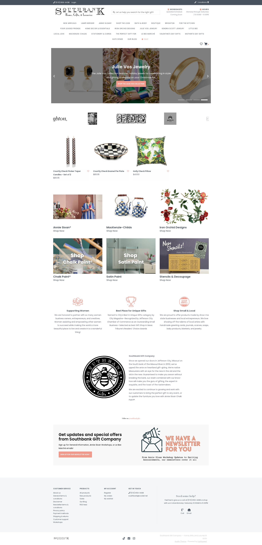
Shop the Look (123, 23)
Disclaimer (57, 514)
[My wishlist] (201, 44)
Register (107, 505)
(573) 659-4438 (137, 505)
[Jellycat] (150, 131)
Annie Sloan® (105, 23)
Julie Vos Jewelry (148, 28)
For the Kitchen (187, 23)
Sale (146, 39)
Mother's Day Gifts (194, 34)
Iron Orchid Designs (125, 28)
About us (57, 505)
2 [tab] (189, 112)
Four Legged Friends (70, 28)
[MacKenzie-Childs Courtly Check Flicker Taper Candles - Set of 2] (71, 163)
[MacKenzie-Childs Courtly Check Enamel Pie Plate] (111, 163)
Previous (60, 82)
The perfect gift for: (126, 34)
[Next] (207, 131)
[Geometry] (72, 131)
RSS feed (83, 517)
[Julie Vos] (189, 131)
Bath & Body (141, 23)
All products (85, 505)
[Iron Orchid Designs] (111, 131)
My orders (108, 508)
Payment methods (61, 526)
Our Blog (132, 39)
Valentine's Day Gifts (170, 34)
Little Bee (193, 28)
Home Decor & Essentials (97, 28)
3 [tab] (196, 112)
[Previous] (54, 131)
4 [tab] (204, 112)
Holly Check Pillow (142, 183)
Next (202, 82)
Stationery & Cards (101, 34)
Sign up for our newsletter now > (75, 467)
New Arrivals (70, 23)
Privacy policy (59, 523)
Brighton (170, 23)
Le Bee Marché (148, 34)
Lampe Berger (87, 23)
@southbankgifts (134, 431)
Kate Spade (117, 39)
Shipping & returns (61, 529)
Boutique (155, 23)
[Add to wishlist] (88, 183)
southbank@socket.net (138, 508)
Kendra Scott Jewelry (173, 28)
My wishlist (108, 511)
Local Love (59, 34)
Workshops (57, 534)
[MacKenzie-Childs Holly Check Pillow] (151, 163)
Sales (82, 511)
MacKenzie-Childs (78, 34)
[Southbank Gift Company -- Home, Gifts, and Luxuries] (71, 12)
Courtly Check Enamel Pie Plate (108, 183)
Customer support (60, 532)
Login (74, 2)
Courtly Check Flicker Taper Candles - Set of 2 (67, 185)
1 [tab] (181, 112)
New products (85, 508)
